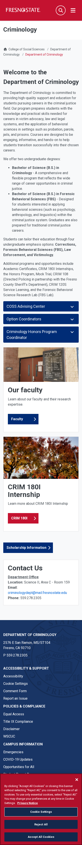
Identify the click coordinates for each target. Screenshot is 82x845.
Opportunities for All (18, 767)
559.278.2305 (17, 655)
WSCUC (9, 736)
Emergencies (13, 752)
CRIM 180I (19, 518)
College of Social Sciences (27, 49)
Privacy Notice (27, 803)
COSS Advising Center (26, 306)
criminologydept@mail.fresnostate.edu (37, 593)
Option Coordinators (25, 319)
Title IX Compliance (18, 721)
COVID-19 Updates (18, 759)
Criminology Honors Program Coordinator (32, 334)
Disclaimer (11, 729)
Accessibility (13, 676)
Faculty (17, 419)
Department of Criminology (29, 635)
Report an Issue (15, 698)
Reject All (41, 824)
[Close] (77, 779)
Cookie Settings (15, 684)
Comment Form (15, 691)
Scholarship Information (26, 548)
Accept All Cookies (41, 836)
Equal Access (13, 714)
